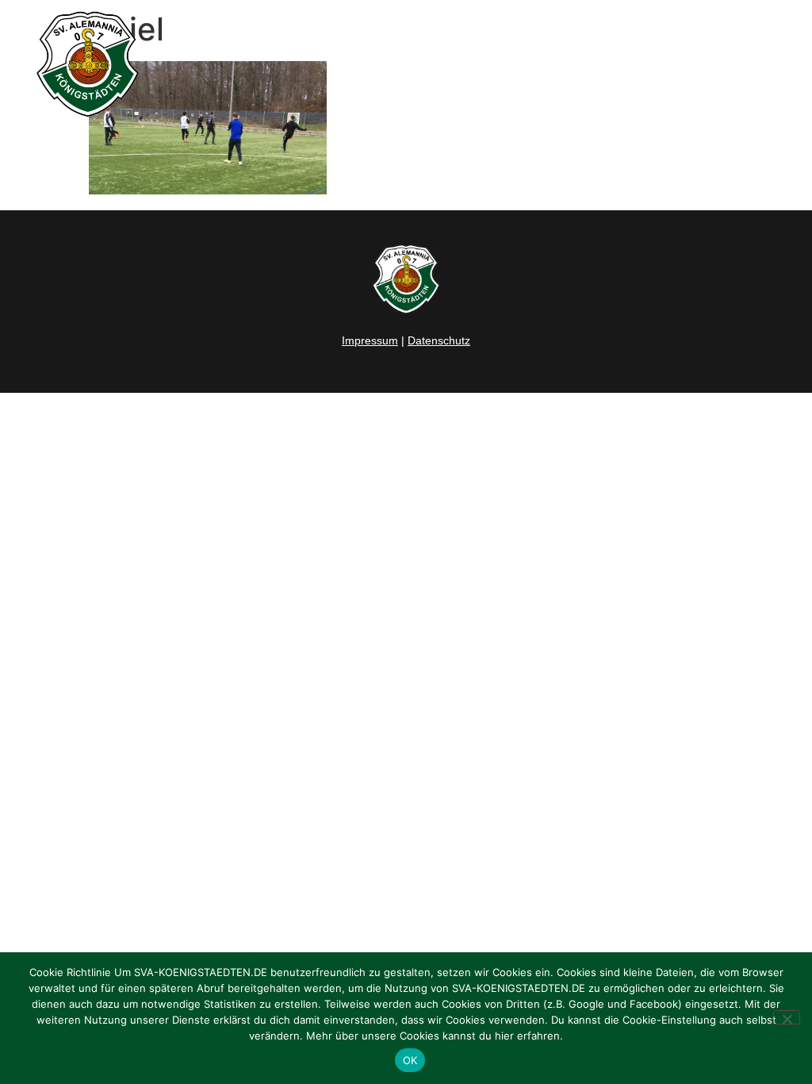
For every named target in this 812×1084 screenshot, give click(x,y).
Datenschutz (439, 340)
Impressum (370, 340)
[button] (783, 64)
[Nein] (786, 1017)
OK (410, 1060)
